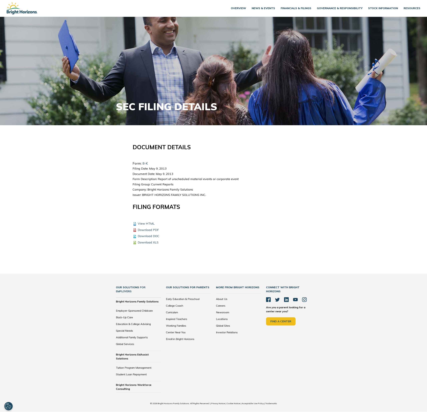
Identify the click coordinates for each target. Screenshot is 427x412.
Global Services (125, 344)
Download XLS (148, 242)
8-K (145, 163)
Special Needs (124, 330)
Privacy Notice (218, 403)
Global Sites (223, 325)
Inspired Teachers (176, 319)
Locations (222, 319)
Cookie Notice (233, 403)
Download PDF (148, 230)
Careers (220, 305)
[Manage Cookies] (8, 406)
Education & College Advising (133, 324)
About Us (221, 299)
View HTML (146, 223)
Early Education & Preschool (182, 299)
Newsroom (222, 312)
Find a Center (280, 321)
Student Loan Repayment (131, 374)
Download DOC (148, 236)
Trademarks (271, 403)
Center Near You (175, 332)
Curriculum (172, 312)
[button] (263, 8)
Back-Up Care (124, 317)
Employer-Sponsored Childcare (134, 310)
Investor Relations (227, 332)
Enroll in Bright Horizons (180, 339)
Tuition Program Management (133, 367)
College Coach (174, 305)
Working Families (176, 325)
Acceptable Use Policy (253, 403)
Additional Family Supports (132, 337)
